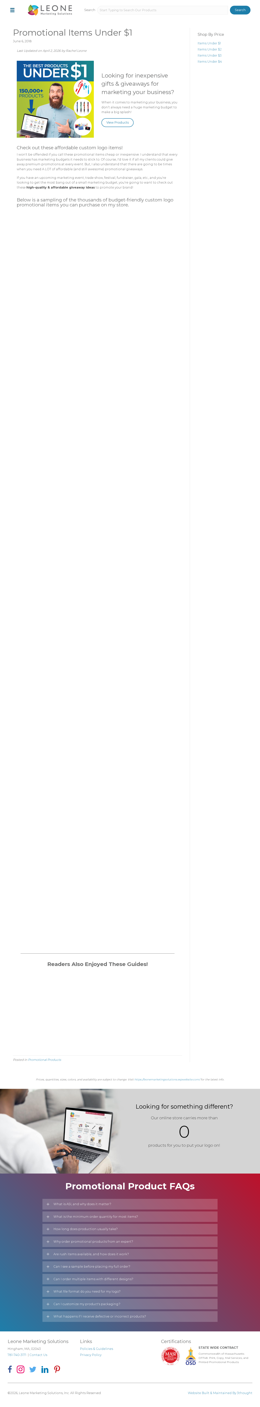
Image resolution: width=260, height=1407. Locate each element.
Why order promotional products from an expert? (93, 1241)
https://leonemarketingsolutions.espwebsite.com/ (167, 1079)
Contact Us (38, 1355)
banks (132, 238)
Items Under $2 (210, 49)
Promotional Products (44, 1060)
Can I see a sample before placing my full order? (91, 1266)
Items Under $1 (209, 43)
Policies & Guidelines (96, 1349)
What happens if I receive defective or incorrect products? (99, 1316)
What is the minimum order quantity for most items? (95, 1216)
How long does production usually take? (85, 1229)
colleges (99, 238)
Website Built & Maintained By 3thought (220, 1393)
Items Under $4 (210, 61)
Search (89, 10)
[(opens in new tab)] (41, 464)
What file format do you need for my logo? (86, 1291)
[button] (240, 10)
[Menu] (12, 10)
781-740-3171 (17, 1355)
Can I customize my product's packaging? (86, 1304)
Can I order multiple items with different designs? (93, 1279)
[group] (184, 1131)
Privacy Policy (90, 1355)
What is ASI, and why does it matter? (82, 1204)
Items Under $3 (210, 55)
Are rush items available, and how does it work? (91, 1254)
